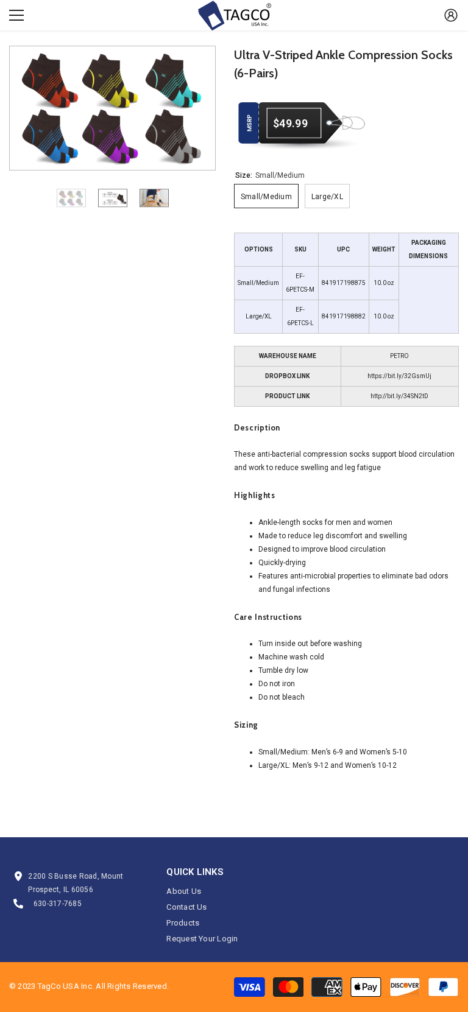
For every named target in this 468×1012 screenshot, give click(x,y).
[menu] (16, 15)
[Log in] (451, 15)
